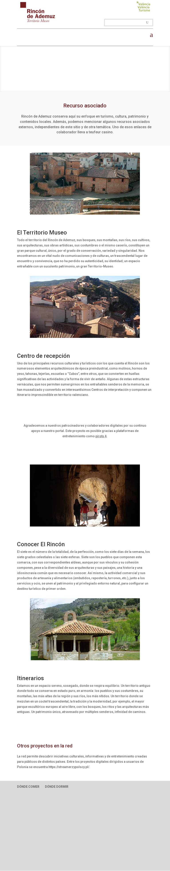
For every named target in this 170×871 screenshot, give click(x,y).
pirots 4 (100, 436)
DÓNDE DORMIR (56, 786)
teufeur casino (101, 132)
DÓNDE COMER (28, 786)
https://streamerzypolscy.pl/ (68, 767)
